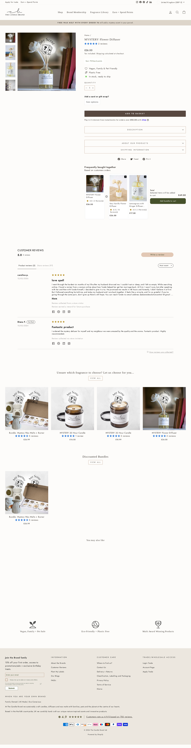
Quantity (90, 82)
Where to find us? (104, 663)
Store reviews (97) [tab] (45, 265)
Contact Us (101, 667)
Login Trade (148, 663)
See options (92, 102)
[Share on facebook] (53, 312)
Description (135, 129)
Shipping (100, 53)
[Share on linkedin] (63, 312)
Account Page (148, 667)
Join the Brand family (16, 657)
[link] (95, 184)
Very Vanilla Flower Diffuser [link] (118, 204)
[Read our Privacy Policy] (40, 683)
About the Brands (58, 663)
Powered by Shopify (95, 734)
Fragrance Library (99, 12)
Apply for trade (11, 2)
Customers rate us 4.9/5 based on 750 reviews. (109, 716)
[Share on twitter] (69, 312)
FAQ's (53, 680)
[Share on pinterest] (58, 312)
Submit (11, 688)
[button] (91, 43)
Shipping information (135, 150)
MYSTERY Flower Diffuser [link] (93, 196)
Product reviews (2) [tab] (27, 265)
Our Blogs (55, 676)
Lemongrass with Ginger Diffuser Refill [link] (136, 204)
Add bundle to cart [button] (168, 201)
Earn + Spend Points (29, 2)
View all (95, 378)
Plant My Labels (57, 671)
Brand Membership (76, 12)
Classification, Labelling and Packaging (114, 676)
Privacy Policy (103, 680)
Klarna (99, 689)
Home (86, 35)
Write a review (157, 254)
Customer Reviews (58, 667)
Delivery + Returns (104, 671)
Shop (60, 12)
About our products (135, 143)
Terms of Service (104, 684)
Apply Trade (148, 671)
